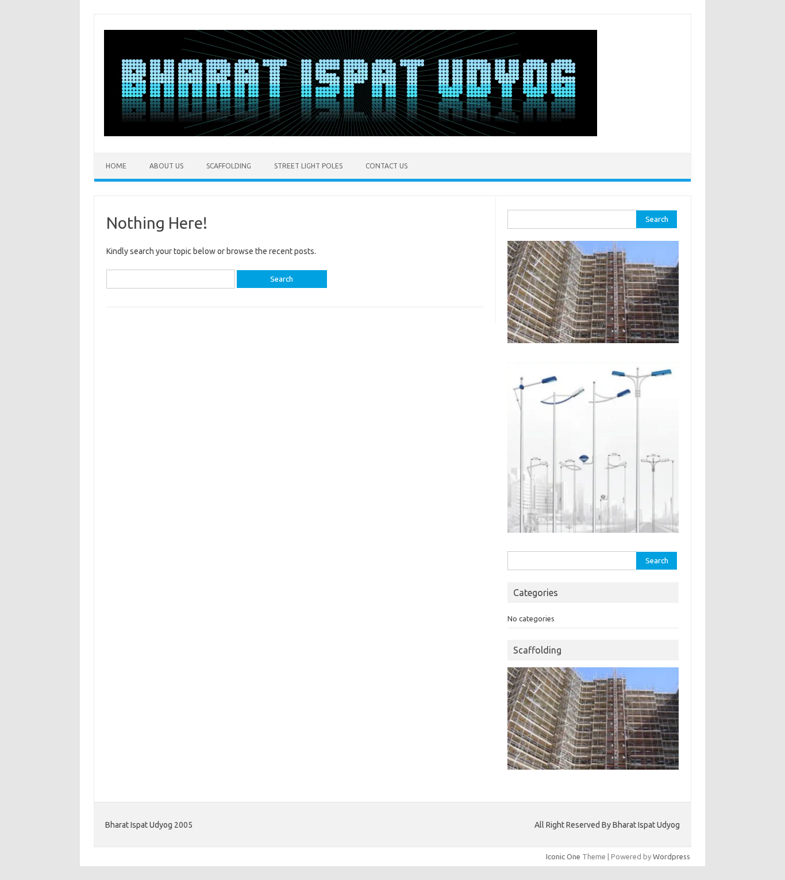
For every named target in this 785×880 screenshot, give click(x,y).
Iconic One (563, 856)
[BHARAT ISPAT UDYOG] (350, 133)
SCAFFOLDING (228, 166)
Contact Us (386, 166)
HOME (116, 166)
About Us (166, 166)
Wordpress (671, 856)
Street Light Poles (308, 166)
